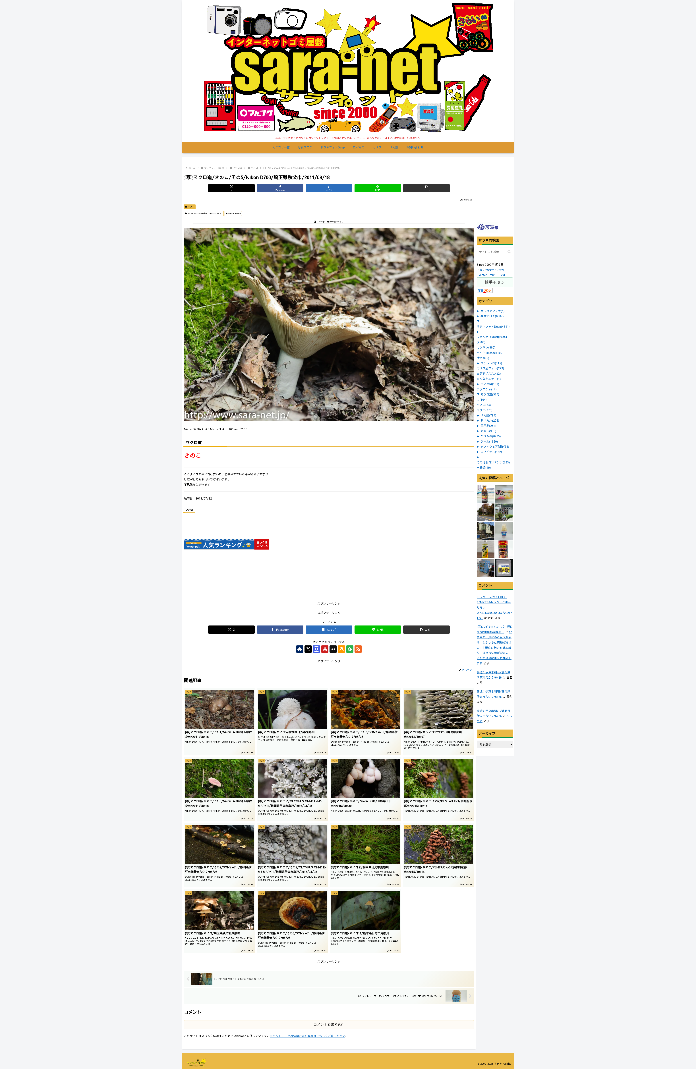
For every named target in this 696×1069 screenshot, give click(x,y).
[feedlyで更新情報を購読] (349, 649)
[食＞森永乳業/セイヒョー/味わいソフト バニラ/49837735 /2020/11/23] (504, 531)
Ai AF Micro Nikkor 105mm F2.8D (205, 213)
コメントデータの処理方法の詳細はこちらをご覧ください (307, 1036)
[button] (426, 188)
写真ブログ (492, 316)
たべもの (490, 436)
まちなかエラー (489, 379)
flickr (501, 275)
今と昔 (483, 358)
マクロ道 (489, 394)
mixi (492, 275)
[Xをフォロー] (308, 649)
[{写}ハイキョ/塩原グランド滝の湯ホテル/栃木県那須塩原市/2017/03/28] (485, 531)
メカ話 (488, 415)
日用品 (488, 426)
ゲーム (489, 441)
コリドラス (491, 452)
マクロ (484, 410)
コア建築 (489, 384)
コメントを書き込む (329, 1024)
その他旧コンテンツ (493, 462)
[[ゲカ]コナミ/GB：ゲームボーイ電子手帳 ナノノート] (504, 568)
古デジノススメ (489, 373)
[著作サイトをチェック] (299, 649)
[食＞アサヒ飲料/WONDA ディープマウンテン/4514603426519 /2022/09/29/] (504, 549)
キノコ (191, 206)
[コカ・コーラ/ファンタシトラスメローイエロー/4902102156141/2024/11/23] (485, 549)
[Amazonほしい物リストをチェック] (341, 649)
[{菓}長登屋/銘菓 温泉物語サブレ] (504, 494)
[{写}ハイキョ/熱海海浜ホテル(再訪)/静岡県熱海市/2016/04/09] (504, 512)
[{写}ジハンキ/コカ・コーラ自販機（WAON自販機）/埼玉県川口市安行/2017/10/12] (485, 568)
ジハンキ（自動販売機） (493, 339)
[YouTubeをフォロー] (324, 649)
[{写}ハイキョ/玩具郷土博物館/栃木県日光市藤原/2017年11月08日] (485, 512)
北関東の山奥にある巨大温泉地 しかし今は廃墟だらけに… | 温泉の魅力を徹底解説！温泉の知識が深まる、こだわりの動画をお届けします (494, 647)
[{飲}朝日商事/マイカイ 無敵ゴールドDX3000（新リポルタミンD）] (485, 494)
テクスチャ (487, 389)
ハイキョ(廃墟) (490, 353)
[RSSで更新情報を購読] (358, 649)
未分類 (484, 467)
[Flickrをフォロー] (333, 649)
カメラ (488, 431)
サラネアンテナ (492, 311)
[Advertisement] (504, 197)
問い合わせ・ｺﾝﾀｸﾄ (492, 270)
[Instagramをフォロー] (316, 649)
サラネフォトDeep (493, 326)
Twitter (482, 275)
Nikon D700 (234, 213)
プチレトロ (491, 363)
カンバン (486, 347)
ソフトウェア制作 (494, 446)
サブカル (489, 420)
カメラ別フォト (490, 368)
